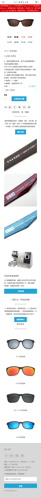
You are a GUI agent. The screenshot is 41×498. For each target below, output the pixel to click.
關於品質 (20, 132)
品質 (20, 83)
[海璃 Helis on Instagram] (17, 456)
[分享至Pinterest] (19, 107)
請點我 (28, 467)
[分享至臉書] (14, 107)
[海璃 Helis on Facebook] (6, 456)
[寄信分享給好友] (29, 107)
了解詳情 (20, 291)
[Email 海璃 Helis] (22, 456)
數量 (5, 95)
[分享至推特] (9, 107)
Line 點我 (31, 462)
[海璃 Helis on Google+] (12, 456)
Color (6, 86)
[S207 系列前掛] (20, 23)
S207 (12, 80)
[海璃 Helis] (20, 2)
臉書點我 (24, 462)
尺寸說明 (32, 86)
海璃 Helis (13, 491)
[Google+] (24, 107)
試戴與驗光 (20, 319)
